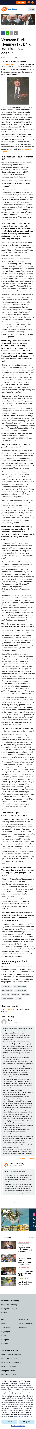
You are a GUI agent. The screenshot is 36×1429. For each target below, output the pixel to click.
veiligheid (5, 994)
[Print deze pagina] (16, 33)
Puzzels (4, 1336)
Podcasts (4, 1344)
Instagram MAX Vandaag (11, 1358)
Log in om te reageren (27, 1158)
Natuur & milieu (24, 1278)
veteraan (15, 994)
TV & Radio (5, 1327)
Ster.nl (23, 1203)
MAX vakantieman (8, 1367)
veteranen (25, 994)
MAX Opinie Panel (26, 1323)
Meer (31, 1237)
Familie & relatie (24, 1242)
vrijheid (18, 998)
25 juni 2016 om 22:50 (14, 1023)
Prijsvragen (5, 1332)
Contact (4, 1313)
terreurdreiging (20, 990)
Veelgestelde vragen (9, 1309)
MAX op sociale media (10, 1362)
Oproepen (23, 1327)
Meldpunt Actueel (8, 1371)
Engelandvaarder (20, 986)
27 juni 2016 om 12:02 (16, 1166)
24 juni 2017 (6, 986)
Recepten (5, 1340)
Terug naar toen (7, 29)
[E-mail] (11, 33)
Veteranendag (7, 64)
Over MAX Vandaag (9, 1305)
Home (3, 1323)
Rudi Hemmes (7, 990)
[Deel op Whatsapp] (7, 33)
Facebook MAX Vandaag (11, 1354)
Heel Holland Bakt (8, 1375)
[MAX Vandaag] (9, 9)
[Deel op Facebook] (3, 33)
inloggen (10, 1009)
